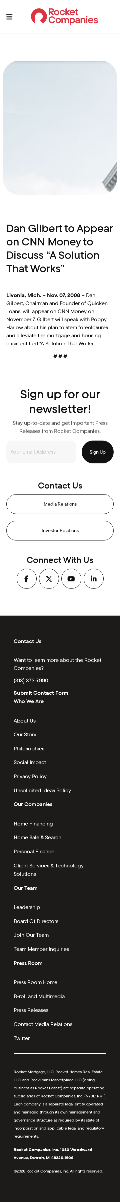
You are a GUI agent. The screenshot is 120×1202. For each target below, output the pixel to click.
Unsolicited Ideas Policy (42, 790)
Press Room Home (35, 982)
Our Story (25, 734)
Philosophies (29, 748)
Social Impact (30, 762)
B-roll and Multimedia (39, 996)
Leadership (27, 907)
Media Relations (60, 504)
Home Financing (33, 823)
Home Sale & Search (37, 837)
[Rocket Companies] (64, 16)
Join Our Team (31, 934)
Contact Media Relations (43, 1024)
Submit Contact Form (41, 692)
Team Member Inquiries (41, 949)
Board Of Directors (36, 921)
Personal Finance (34, 851)
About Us (25, 720)
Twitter (22, 1038)
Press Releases (31, 1010)
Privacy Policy (30, 776)
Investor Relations (60, 530)
